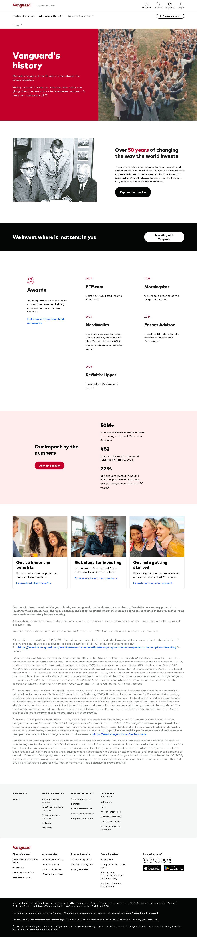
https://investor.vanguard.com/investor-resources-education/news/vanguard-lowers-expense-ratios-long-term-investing (97, 647)
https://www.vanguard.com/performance (119, 734)
